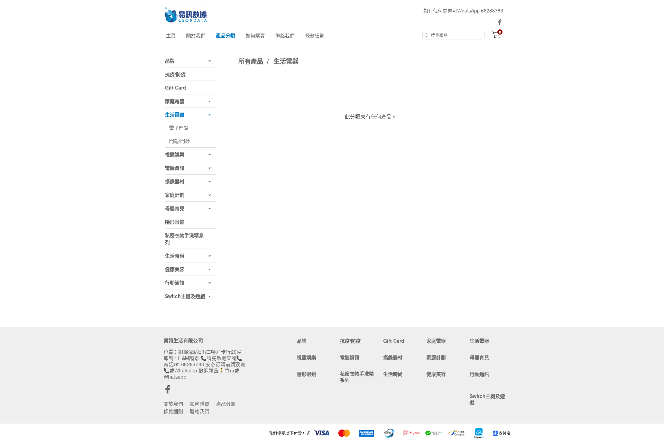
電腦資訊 (349, 357)
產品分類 (225, 35)
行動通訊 (479, 374)
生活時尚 (393, 374)
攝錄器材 (393, 357)
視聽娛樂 (306, 357)
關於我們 (195, 35)
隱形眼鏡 (306, 374)
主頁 (171, 35)
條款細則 (314, 35)
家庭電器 (436, 340)
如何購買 (255, 35)
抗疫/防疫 (350, 340)
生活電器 (286, 61)
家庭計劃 (436, 357)
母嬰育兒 (479, 357)
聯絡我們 (285, 35)
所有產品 (251, 61)
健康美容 (436, 374)
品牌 (301, 340)
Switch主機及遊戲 (487, 399)
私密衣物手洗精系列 (357, 376)
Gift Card (393, 340)
